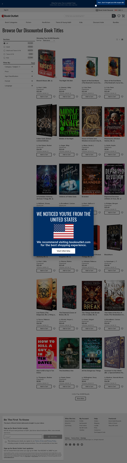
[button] (110, 2)
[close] (90, 210)
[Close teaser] (96, 6)
